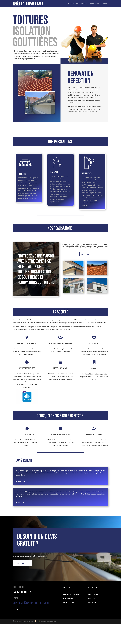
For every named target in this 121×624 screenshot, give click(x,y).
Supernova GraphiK (49, 621)
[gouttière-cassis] (73, 292)
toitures (22, 174)
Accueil (71, 3)
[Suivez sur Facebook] (14, 609)
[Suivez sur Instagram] (17, 609)
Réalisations (95, 3)
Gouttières (87, 173)
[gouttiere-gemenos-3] (73, 274)
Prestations (80, 3)
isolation (54, 172)
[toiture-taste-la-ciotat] (97, 274)
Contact (105, 3)
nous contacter (22, 563)
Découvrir (85, 254)
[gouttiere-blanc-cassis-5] (97, 292)
